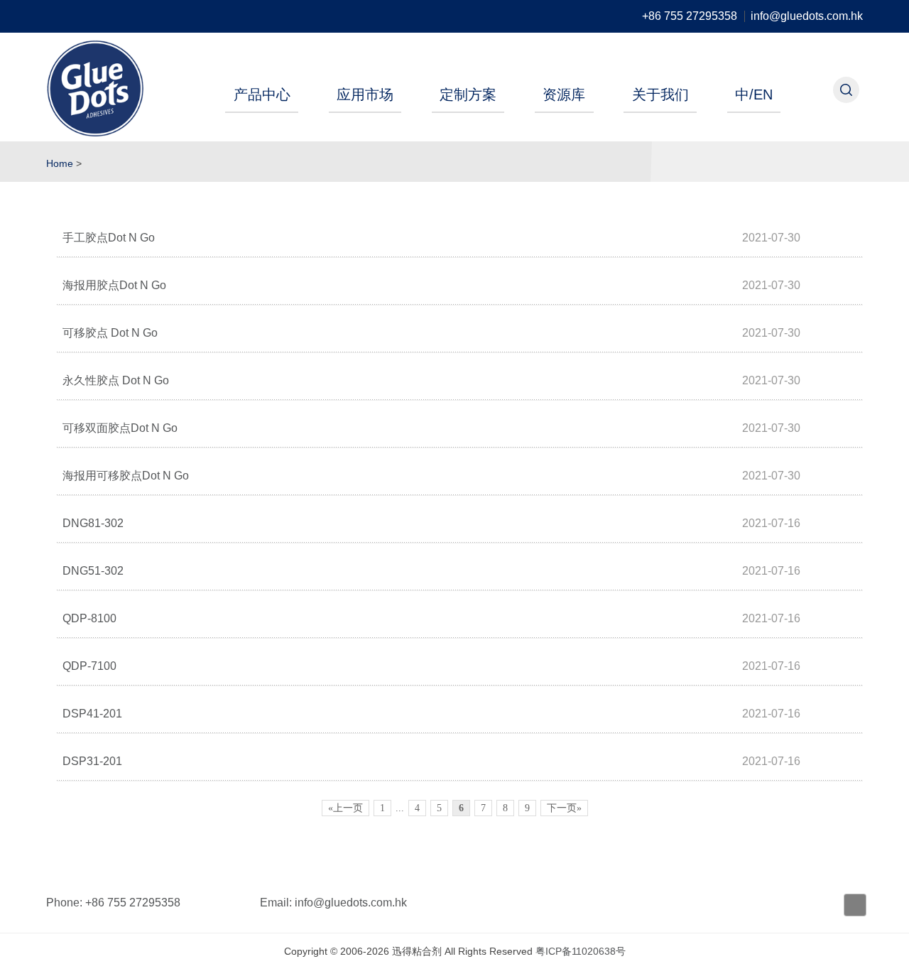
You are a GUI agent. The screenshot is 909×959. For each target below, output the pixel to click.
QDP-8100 (89, 618)
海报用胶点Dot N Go (114, 285)
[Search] (846, 90)
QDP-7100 (89, 666)
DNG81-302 (93, 523)
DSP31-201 (92, 761)
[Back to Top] (855, 905)
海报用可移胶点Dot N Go (125, 476)
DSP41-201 (92, 714)
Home (59, 163)
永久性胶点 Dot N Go (115, 380)
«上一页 (345, 808)
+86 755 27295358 (689, 16)
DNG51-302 (93, 571)
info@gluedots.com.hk (807, 16)
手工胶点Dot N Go (108, 238)
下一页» (564, 808)
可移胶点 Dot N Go (110, 333)
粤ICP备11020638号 (580, 951)
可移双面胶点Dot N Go (120, 428)
